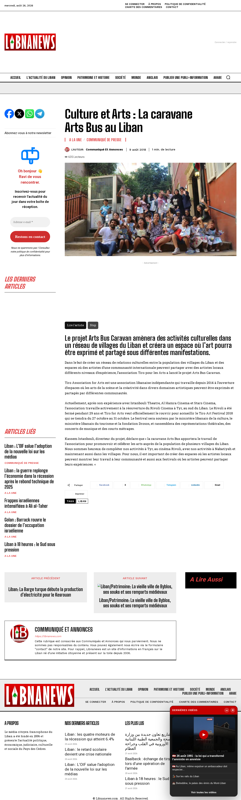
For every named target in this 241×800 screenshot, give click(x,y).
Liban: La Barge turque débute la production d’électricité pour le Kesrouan (45, 592)
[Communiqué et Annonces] (68, 149)
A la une (11, 493)
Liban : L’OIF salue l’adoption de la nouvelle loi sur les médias (28, 451)
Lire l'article (75, 325)
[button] (228, 77)
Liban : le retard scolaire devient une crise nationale (88, 751)
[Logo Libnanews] (30, 42)
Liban (82, 501)
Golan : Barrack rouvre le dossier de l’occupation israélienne (25, 525)
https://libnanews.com (48, 636)
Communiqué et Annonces (104, 149)
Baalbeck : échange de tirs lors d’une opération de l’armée (147, 764)
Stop (93, 325)
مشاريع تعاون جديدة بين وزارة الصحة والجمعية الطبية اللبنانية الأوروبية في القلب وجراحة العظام (149, 741)
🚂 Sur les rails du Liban (185, 776)
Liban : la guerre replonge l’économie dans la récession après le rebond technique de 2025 (29, 478)
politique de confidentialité (30, 251)
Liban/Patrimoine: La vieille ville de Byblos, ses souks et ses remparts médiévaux (135, 603)
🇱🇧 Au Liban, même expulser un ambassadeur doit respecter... (199, 768)
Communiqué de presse (22, 463)
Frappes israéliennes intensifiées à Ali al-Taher (26, 503)
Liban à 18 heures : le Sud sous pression (147, 781)
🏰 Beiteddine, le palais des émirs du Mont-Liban (199, 783)
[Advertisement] (120, 37)
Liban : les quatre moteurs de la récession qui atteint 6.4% (90, 736)
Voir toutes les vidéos (203, 792)
